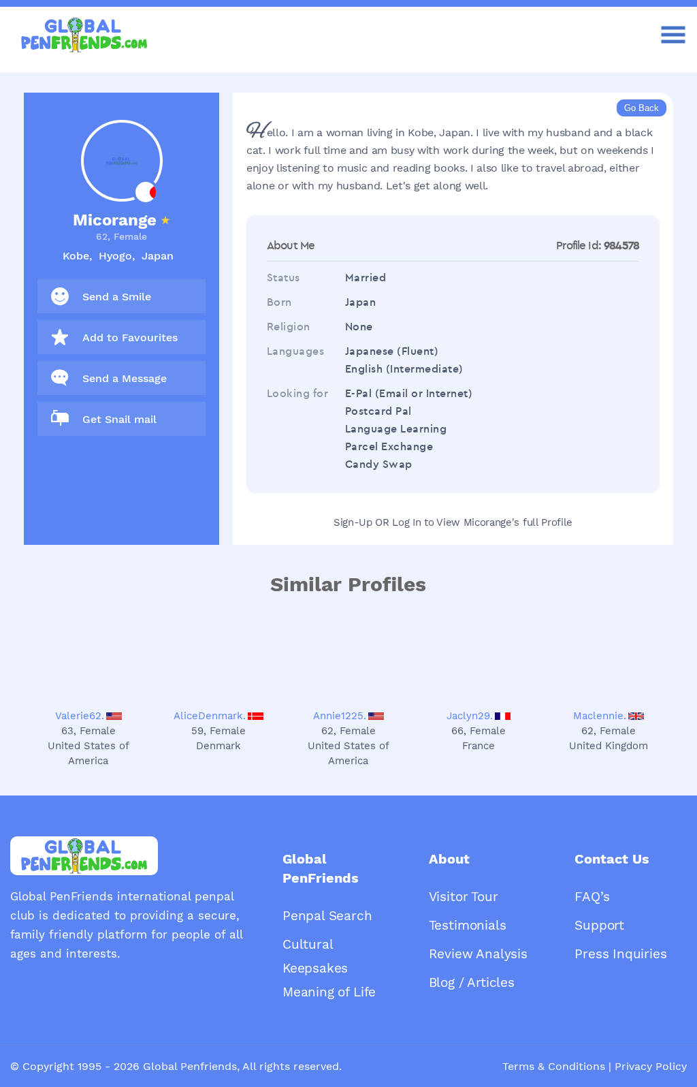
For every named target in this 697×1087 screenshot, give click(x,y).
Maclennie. (599, 716)
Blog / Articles (472, 982)
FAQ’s (591, 896)
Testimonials (467, 925)
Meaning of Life (329, 992)
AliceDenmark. (210, 716)
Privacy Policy (651, 1066)
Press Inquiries (620, 954)
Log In (406, 522)
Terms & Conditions (553, 1066)
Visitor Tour (463, 896)
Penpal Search (327, 916)
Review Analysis (478, 954)
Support (599, 925)
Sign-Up (353, 522)
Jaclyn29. (470, 716)
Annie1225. (339, 716)
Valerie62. (79, 716)
